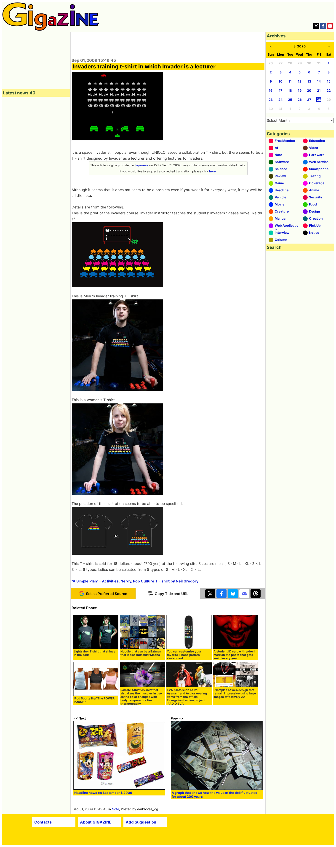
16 (270, 90)
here (212, 171)
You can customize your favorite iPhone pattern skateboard (184, 655)
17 (280, 90)
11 (290, 81)
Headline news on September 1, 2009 (103, 793)
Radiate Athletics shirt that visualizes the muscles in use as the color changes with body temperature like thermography (141, 696)
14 (319, 81)
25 (290, 99)
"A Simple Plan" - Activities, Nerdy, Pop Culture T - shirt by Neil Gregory (135, 581)
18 (290, 90)
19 (299, 90)
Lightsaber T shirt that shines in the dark (94, 653)
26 (300, 99)
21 (319, 90)
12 (299, 81)
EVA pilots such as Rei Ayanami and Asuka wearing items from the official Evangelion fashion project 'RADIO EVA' (187, 696)
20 (309, 90)
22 (329, 90)
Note (115, 809)
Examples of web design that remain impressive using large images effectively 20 (234, 693)
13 (309, 81)
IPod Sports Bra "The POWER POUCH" (94, 700)
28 (319, 99)
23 (271, 99)
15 (329, 81)
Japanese (141, 165)
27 (309, 99)
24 (280, 99)
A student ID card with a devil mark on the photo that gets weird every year (234, 655)
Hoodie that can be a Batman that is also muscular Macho (140, 653)
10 (281, 81)
